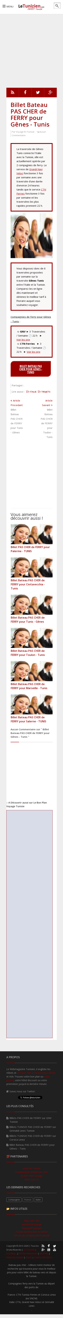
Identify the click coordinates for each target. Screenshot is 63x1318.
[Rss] (12, 93)
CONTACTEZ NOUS (43, 1257)
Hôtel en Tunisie (31, 1168)
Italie (38, 1199)
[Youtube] (54, 1249)
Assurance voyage (31, 1224)
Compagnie (14, 1199)
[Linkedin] (48, 1249)
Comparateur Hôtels (44, 1072)
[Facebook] (25, 93)
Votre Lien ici (31, 1179)
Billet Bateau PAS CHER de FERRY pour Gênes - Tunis (30, 114)
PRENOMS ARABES (14, 1257)
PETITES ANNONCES (28, 1253)
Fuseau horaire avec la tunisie (31, 1231)
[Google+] (42, 1249)
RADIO (29, 1257)
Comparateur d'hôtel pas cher (31, 1172)
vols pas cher (24, 1072)
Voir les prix (23, 339)
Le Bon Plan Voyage (31, 1175)
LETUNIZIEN (29, 1249)
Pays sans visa (31, 1220)
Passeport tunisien (32, 1228)
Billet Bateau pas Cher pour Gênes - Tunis (30, 369)
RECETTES (43, 1253)
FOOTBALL (11, 1253)
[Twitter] (38, 93)
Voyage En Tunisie (25, 131)
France (27, 1199)
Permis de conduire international (31, 1235)
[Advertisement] (31, 50)
